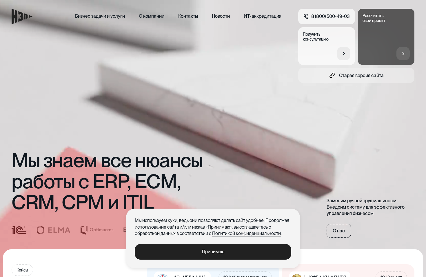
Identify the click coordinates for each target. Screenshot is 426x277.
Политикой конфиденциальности (246, 233)
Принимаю (213, 251)
